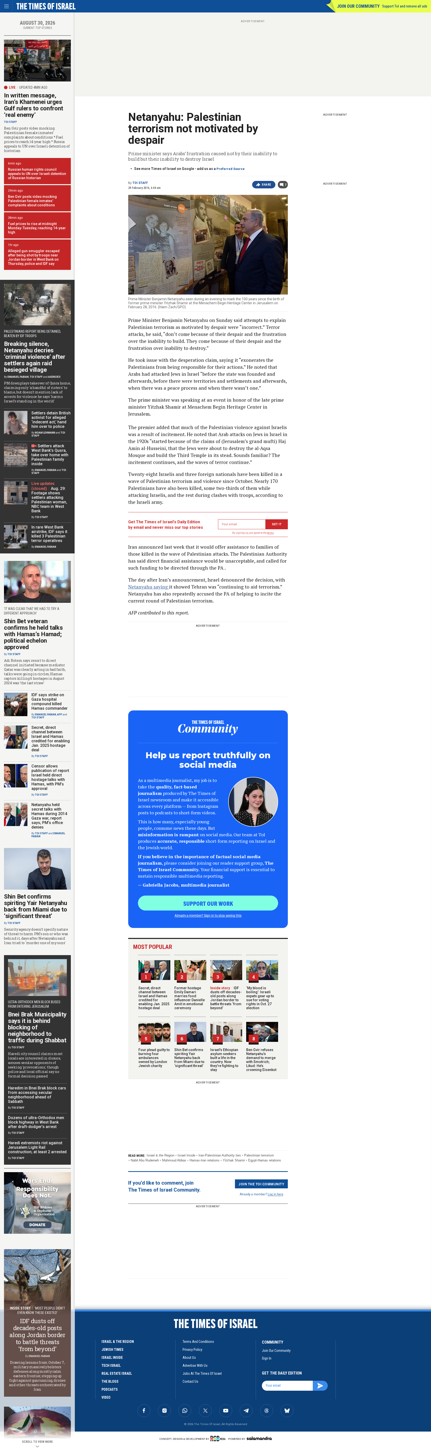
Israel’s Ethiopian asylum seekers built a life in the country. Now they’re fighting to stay (224, 1060)
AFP (59, 714)
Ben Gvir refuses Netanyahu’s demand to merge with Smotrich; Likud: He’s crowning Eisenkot (261, 1060)
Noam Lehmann (45, 432)
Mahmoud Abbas (174, 1160)
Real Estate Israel (117, 1373)
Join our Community (358, 6)
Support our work (208, 903)
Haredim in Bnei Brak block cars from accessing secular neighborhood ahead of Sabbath (37, 1095)
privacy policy (192, 1350)
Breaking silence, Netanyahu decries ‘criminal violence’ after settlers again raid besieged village (34, 357)
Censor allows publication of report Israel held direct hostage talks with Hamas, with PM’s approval (50, 777)
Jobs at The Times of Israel (202, 1373)
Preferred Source (230, 169)
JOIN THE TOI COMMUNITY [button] (261, 1184)
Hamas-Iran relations (204, 1160)
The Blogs (110, 1381)
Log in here (275, 1194)
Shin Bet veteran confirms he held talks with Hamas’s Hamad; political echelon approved (33, 634)
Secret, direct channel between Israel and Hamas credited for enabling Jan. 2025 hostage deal (153, 998)
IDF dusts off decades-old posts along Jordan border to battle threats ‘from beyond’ (226, 998)
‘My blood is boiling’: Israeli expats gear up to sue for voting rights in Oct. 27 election (260, 998)
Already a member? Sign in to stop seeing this (208, 915)
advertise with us (195, 1366)
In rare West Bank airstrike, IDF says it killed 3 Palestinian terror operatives (49, 534)
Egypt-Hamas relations (264, 1160)
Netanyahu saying (148, 587)
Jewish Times (112, 1350)
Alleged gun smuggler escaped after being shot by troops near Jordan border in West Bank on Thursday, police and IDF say (34, 257)
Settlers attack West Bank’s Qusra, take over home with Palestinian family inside (49, 455)
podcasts (110, 1389)
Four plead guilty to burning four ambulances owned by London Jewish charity (154, 1058)
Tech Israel (111, 1366)
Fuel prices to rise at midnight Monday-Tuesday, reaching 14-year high (37, 228)
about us (189, 1358)
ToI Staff (140, 183)
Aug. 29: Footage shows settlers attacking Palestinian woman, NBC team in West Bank (49, 499)
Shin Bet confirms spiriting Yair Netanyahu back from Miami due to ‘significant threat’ (189, 1058)
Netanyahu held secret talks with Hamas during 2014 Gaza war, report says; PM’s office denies (49, 816)
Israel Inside (186, 1155)
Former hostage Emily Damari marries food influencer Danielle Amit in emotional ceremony (189, 998)
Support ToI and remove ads (404, 6)
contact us (190, 1381)
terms (270, 533)
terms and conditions (198, 1342)
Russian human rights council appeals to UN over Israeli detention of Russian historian (37, 173)
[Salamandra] (259, 1438)
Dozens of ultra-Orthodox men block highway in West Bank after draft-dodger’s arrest (36, 1122)
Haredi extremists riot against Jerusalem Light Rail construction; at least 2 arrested (37, 1147)
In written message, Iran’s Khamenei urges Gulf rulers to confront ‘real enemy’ (33, 105)
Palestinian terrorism (259, 1155)
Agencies (54, 377)
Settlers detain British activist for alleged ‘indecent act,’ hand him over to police (51, 420)
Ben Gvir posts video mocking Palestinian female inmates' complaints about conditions (32, 201)
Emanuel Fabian (18, 377)
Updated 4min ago (33, 87)
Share (266, 184)
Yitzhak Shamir (234, 1160)
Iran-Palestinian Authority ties (220, 1155)
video (106, 1397)
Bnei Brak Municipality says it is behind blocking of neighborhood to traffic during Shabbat (37, 1027)
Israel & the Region (160, 1155)
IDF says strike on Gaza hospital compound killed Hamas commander (49, 701)
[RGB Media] (219, 1438)
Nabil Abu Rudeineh (145, 1160)
